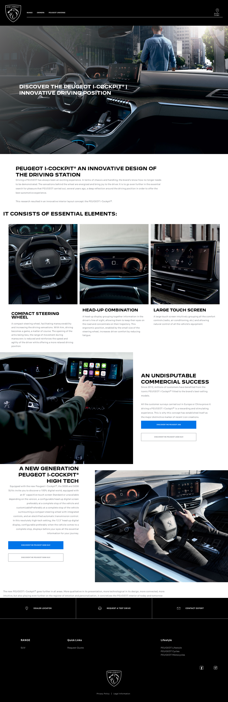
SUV (23, 647)
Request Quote (75, 647)
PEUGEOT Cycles (170, 651)
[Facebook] (201, 667)
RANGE (25, 640)
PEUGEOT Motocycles (173, 655)
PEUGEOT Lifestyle (171, 647)
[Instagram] (215, 667)
